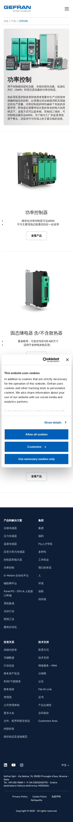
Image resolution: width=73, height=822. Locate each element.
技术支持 (43, 657)
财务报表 (9, 689)
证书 (41, 697)
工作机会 (43, 559)
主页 (6, 21)
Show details (52, 422)
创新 (41, 591)
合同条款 (43, 713)
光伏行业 (9, 611)
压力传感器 (10, 536)
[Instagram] (24, 764)
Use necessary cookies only (36, 459)
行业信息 (9, 665)
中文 (64, 765)
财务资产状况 (11, 673)
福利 (41, 536)
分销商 (42, 673)
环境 (41, 583)
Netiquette (36, 800)
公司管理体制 (11, 705)
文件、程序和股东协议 (17, 721)
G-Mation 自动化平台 (16, 575)
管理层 (8, 697)
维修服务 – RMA (47, 665)
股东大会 (9, 713)
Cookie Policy (40, 796)
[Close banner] (67, 359)
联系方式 (43, 649)
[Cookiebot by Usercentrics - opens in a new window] (44, 359)
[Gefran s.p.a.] (17, 9)
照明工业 (9, 619)
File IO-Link (45, 689)
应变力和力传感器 (14, 551)
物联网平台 (10, 583)
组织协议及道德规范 (15, 736)
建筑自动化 (10, 627)
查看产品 (36, 235)
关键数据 (9, 657)
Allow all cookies (36, 434)
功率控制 (9, 567)
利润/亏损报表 (12, 681)
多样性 (42, 551)
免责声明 (56, 796)
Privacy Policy (20, 796)
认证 (41, 681)
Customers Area (47, 721)
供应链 (42, 599)
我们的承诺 (44, 567)
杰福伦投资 (10, 649)
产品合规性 (44, 705)
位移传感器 (10, 528)
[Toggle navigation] (67, 9)
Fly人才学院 (45, 544)
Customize (34, 446)
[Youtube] (15, 764)
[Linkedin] (7, 764)
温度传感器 (10, 544)
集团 (41, 528)
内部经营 (9, 728)
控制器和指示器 (13, 559)
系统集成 (9, 603)
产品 (13, 21)
